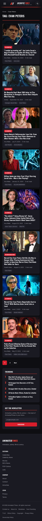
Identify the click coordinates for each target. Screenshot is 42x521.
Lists (4, 469)
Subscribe (21, 424)
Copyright (20, 513)
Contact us (5, 509)
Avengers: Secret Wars (11, 103)
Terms (4, 497)
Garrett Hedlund (18, 312)
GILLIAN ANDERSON (19, 184)
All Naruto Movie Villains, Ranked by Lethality (22, 393)
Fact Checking (31, 509)
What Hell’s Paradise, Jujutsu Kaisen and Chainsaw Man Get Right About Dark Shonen (21, 378)
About (4, 478)
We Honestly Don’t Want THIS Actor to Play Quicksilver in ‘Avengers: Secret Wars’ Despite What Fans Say (21, 94)
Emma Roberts (18, 144)
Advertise (5, 485)
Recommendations (10, 254)
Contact (5, 482)
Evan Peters (8, 61)
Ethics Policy (11, 513)
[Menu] (4, 3)
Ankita (6, 99)
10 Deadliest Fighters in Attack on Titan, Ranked (20, 398)
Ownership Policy (7, 517)
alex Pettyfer (8, 144)
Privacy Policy (29, 513)
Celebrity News (7, 457)
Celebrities (8, 47)
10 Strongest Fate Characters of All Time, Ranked (21, 384)
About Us (14, 509)
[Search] (37, 4)
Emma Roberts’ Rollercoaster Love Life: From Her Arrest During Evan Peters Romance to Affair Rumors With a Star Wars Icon (20, 136)
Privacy (4, 494)
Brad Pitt (22, 226)
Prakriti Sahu (8, 267)
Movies (4, 460)
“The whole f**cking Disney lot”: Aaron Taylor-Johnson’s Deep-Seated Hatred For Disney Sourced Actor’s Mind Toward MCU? (19, 218)
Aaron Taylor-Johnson (11, 226)
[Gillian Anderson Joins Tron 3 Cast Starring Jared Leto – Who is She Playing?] (21, 160)
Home (4, 11)
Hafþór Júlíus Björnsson (20, 354)
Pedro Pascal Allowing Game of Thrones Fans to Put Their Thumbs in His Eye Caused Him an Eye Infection (20, 346)
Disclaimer (21, 509)
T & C (4, 513)
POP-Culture (6, 466)
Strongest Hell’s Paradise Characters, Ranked (22, 389)
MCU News (6, 463)
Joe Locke (16, 61)
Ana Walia (7, 58)
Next (15, 363)
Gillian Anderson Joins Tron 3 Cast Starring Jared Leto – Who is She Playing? (20, 177)
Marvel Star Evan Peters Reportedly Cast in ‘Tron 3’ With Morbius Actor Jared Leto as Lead (20, 304)
